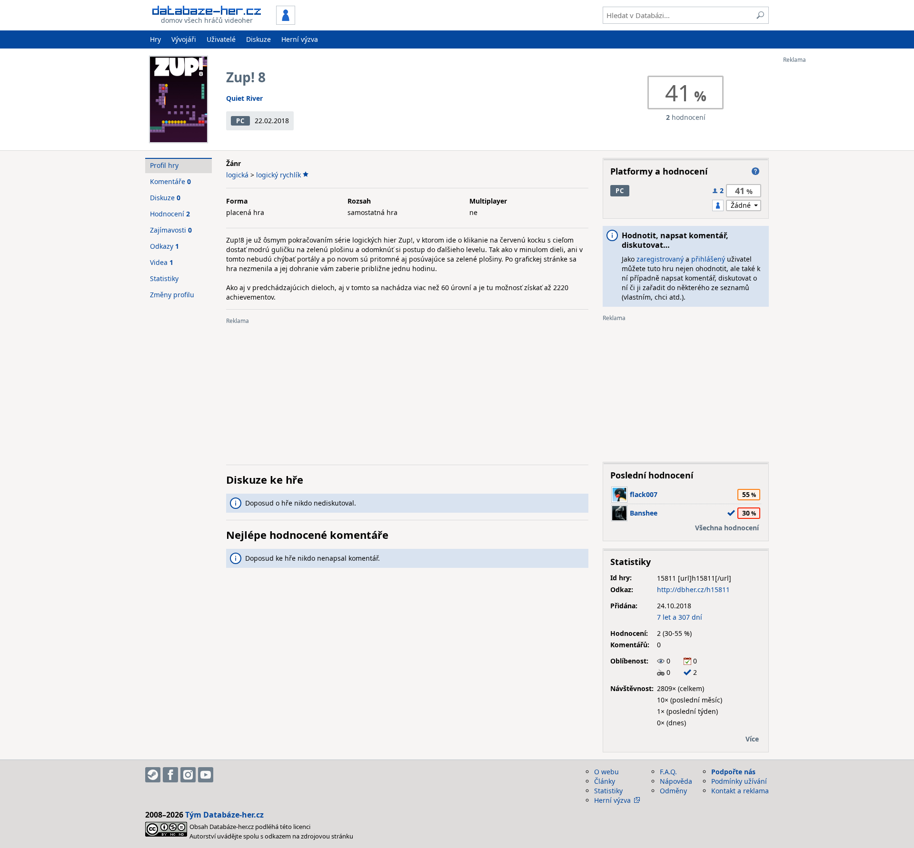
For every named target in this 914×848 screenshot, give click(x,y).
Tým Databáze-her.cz (224, 814)
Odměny (673, 790)
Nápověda (676, 781)
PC (240, 121)
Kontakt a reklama (740, 790)
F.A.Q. (668, 771)
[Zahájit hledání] (760, 15)
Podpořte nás (733, 771)
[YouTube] (205, 774)
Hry (155, 39)
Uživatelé (221, 39)
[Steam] (152, 774)
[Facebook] (170, 774)
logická (237, 174)
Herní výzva (299, 39)
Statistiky (164, 278)
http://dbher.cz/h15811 (693, 589)
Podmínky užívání (739, 781)
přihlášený (708, 258)
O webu (606, 771)
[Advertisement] (821, 206)
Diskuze (258, 39)
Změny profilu (172, 294)
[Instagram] (188, 774)
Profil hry (164, 165)
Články (604, 781)
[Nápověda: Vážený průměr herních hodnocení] (755, 171)
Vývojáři (183, 39)
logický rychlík (278, 174)
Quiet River (244, 98)
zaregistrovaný (660, 258)
